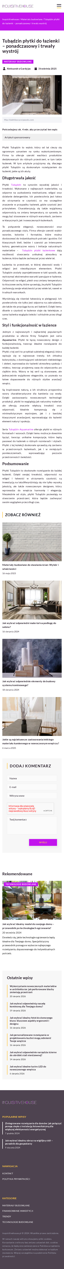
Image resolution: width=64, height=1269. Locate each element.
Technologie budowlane (17, 1222)
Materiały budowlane (18, 61)
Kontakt (7, 1173)
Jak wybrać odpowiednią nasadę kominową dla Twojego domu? (27, 1005)
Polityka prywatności (16, 1179)
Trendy (6, 1216)
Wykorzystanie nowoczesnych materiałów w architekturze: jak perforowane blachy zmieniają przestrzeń (33, 989)
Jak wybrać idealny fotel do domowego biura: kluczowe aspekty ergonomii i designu (31, 1020)
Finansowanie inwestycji (17, 1211)
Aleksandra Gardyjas (19, 68)
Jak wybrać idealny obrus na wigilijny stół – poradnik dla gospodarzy (29, 1142)
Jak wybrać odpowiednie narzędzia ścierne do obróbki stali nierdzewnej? (33, 1054)
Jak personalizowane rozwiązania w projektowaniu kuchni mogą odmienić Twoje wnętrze (30, 1038)
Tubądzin (16, 184)
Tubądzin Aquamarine (21, 429)
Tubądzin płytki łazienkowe (38, 250)
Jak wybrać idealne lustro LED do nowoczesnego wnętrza (28, 1068)
